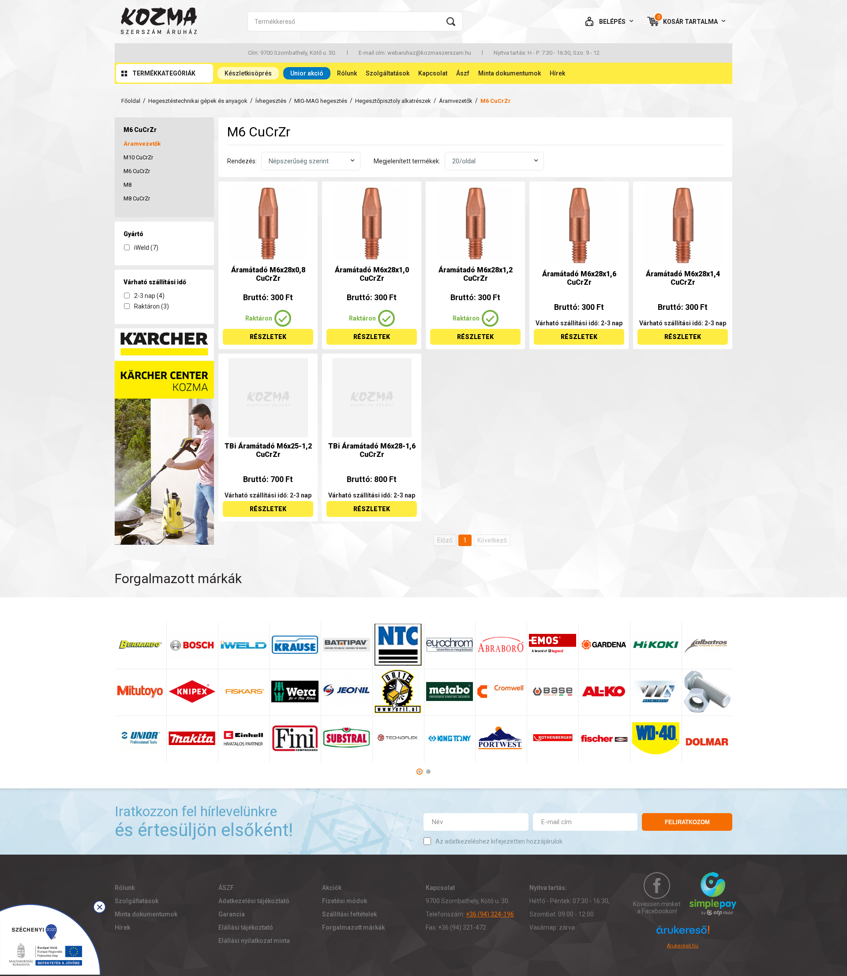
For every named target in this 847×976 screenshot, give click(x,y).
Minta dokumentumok (509, 73)
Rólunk (347, 73)
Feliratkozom (687, 822)
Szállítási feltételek (349, 914)
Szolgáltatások (387, 73)
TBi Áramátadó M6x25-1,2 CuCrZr (268, 450)
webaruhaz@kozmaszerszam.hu (429, 52)
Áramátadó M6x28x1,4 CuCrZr (683, 278)
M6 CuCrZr (137, 171)
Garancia (231, 914)
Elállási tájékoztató (245, 927)
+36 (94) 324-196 (490, 914)
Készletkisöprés (248, 73)
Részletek (268, 336)
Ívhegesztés (270, 101)
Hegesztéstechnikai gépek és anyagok (197, 101)
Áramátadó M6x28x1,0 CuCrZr (372, 274)
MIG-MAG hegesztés (320, 101)
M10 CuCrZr (138, 157)
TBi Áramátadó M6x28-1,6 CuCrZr (372, 450)
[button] (419, 772)
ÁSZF (226, 887)
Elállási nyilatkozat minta (254, 940)
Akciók (331, 887)
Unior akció (306, 73)
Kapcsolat (432, 73)
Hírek (557, 73)
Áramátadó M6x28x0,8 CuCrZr (268, 274)
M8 (127, 184)
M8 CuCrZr (137, 198)
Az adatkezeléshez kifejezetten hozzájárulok (498, 841)
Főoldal (130, 101)
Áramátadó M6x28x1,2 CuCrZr (475, 274)
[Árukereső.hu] (682, 934)
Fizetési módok (344, 900)
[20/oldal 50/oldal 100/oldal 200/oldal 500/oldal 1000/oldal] (494, 161)
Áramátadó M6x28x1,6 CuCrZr (579, 278)
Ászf (462, 73)
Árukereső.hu (682, 946)
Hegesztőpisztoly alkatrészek (393, 101)
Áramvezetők (455, 101)
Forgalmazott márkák (353, 927)
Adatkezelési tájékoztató (253, 900)
